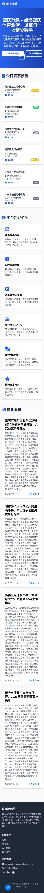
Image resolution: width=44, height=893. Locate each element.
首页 (4, 840)
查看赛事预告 (14, 53)
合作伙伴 (6, 851)
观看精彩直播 (30, 55)
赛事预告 (6, 843)
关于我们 (6, 847)
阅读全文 (33, 494)
